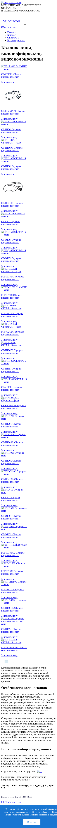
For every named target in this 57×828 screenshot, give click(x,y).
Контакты (9, 18)
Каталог (8, 14)
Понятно (31, 822)
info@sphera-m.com (11, 802)
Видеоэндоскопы (16, 40)
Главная (11, 32)
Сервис (39, 14)
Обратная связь (9, 27)
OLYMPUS (13, 37)
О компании (24, 14)
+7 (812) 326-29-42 (10, 21)
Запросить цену (9, 82)
